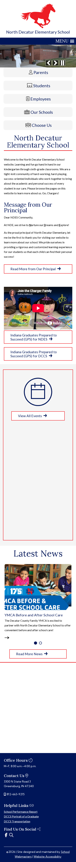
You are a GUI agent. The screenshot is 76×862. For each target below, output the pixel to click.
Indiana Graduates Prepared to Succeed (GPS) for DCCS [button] (33, 354)
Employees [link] (40, 98)
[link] (38, 27)
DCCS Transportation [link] (17, 821)
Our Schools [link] (42, 112)
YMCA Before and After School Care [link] (34, 615)
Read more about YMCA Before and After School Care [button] (9, 638)
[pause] (62, 63)
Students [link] (41, 85)
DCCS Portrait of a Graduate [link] (21, 816)
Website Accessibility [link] (47, 856)
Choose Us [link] (42, 125)
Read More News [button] (29, 654)
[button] (48, 63)
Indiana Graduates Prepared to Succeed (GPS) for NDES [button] (33, 337)
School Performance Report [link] (20, 811)
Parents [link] (41, 72)
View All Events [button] (30, 416)
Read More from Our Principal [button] (33, 269)
